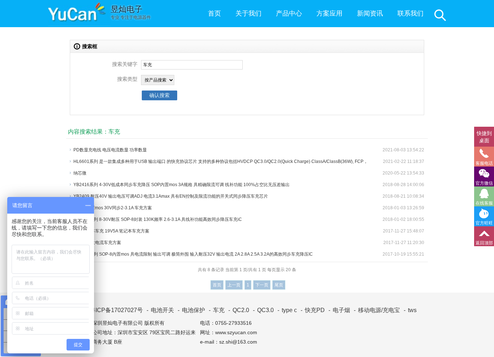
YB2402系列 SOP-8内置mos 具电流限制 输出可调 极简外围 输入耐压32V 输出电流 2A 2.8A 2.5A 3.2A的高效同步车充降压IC (193, 254)
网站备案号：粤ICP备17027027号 (97, 310)
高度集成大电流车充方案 (97, 242)
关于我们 (248, 13)
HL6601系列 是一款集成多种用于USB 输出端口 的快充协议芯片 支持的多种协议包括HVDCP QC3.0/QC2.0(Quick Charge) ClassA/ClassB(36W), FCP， (220, 161)
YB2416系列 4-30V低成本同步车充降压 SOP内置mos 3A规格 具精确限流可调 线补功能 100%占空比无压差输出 (181, 184)
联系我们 (410, 13)
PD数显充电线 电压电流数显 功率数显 (110, 149)
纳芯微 (79, 173)
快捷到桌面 (484, 136)
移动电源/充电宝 (377, 310)
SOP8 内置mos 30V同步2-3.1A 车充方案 (112, 207)
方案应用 (329, 13)
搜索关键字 (124, 64)
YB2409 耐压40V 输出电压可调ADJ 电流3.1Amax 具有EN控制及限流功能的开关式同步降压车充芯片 (170, 196)
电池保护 (191, 310)
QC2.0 (238, 310)
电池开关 (160, 310)
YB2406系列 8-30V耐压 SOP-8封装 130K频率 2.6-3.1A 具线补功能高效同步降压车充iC (157, 219)
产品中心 (289, 13)
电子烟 (339, 310)
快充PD (313, 310)
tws (410, 310)
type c (287, 310)
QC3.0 (263, 310)
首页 (214, 13)
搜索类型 (127, 79)
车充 (217, 310)
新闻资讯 (370, 13)
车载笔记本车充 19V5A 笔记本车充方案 (111, 231)
